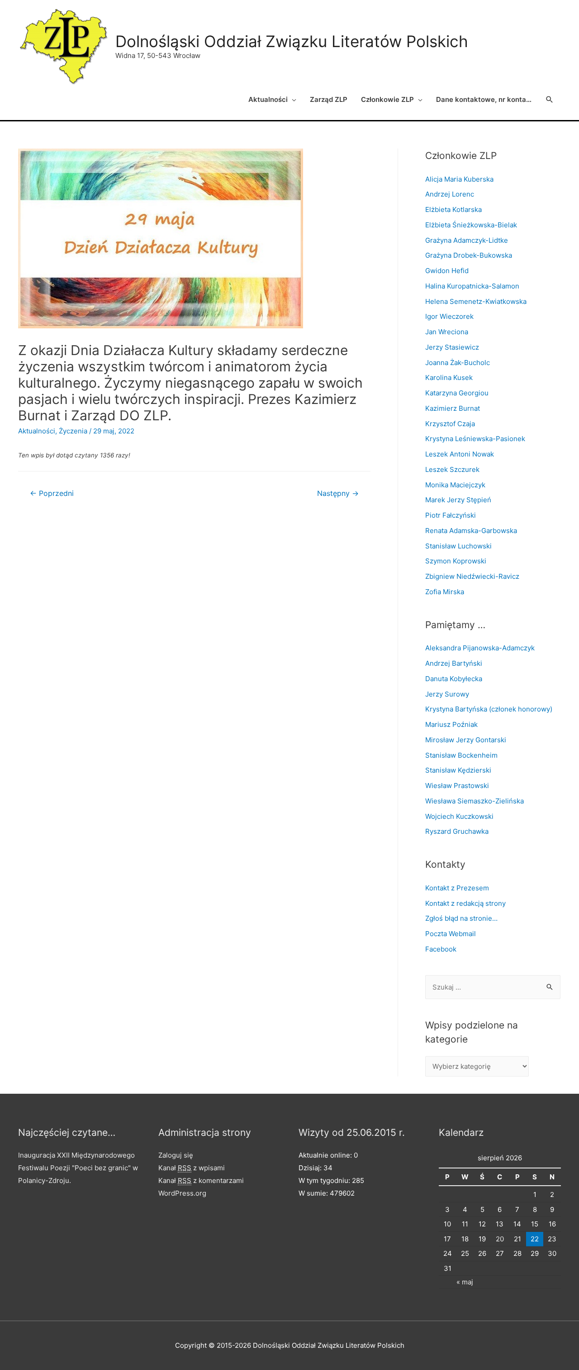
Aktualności (268, 99)
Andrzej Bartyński (453, 663)
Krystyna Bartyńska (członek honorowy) (488, 709)
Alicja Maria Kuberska (459, 179)
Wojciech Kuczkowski (459, 816)
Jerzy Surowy (447, 694)
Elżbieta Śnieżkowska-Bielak (471, 225)
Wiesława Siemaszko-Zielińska (474, 801)
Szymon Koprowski (455, 561)
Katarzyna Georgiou (457, 393)
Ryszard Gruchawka (457, 831)
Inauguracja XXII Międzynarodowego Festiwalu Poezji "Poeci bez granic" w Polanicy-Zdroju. (78, 1168)
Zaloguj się (175, 1155)
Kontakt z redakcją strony (465, 903)
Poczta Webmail (450, 933)
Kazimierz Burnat (452, 408)
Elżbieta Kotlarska (453, 209)
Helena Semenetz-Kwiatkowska (476, 301)
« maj (464, 1282)
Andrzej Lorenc (449, 194)
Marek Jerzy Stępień (458, 499)
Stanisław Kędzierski (458, 770)
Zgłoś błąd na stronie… (461, 918)
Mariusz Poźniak (451, 724)
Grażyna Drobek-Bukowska (468, 255)
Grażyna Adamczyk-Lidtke (466, 240)
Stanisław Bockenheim (461, 755)
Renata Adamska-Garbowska (471, 530)
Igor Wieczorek (449, 316)
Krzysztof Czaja (450, 423)
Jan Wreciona (446, 331)
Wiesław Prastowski (457, 785)
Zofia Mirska (444, 591)
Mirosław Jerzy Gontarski (465, 739)
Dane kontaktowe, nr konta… (484, 99)
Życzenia (73, 431)
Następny (338, 493)
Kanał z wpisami (191, 1167)
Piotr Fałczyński (450, 515)
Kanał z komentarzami (201, 1180)
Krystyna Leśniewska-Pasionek (475, 438)
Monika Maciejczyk (455, 485)
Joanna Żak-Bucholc (457, 362)
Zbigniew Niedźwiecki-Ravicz (472, 576)
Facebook (440, 949)
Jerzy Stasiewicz (452, 347)
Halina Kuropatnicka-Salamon (472, 286)
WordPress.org (182, 1193)
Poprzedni (52, 493)
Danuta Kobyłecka (453, 678)
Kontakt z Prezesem (457, 888)
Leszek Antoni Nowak (459, 454)
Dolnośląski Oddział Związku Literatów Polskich (291, 41)
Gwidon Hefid (447, 270)
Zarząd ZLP (328, 99)
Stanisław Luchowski (458, 546)
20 (500, 1239)
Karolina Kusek (449, 377)
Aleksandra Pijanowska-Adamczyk (480, 648)
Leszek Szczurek (452, 469)
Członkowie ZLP (387, 99)
